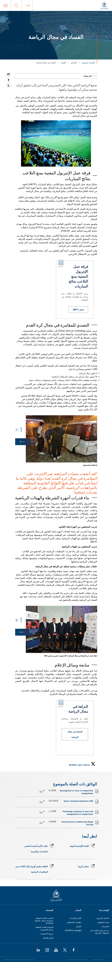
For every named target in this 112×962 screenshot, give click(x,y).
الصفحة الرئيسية (88, 63)
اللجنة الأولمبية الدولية (79, 846)
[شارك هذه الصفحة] (8, 80)
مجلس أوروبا (83, 866)
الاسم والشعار (48, 938)
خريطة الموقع (98, 959)
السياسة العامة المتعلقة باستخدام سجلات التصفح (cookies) (44, 920)
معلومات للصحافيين (74, 922)
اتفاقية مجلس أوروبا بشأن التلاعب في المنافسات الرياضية (31, 869)
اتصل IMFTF (78, 309)
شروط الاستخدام (47, 934)
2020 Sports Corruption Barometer (78, 801)
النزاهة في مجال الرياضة (74, 734)
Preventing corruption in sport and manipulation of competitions (78, 812)
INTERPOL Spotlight (73, 930)
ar (28, 5)
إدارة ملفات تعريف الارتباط (78, 959)
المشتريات (105, 926)
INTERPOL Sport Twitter (79, 764)
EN (41, 792)
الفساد (63, 63)
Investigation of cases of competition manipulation (76, 792)
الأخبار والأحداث (75, 918)
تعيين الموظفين (103, 922)
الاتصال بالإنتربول (102, 918)
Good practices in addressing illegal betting (77, 823)
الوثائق (78, 926)
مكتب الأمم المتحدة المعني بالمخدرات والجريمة (36, 849)
